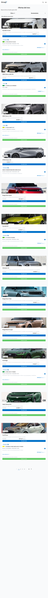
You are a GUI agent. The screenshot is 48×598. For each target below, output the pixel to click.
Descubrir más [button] (24, 36)
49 (28, 469)
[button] (41, 47)
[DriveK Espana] (4, 2)
